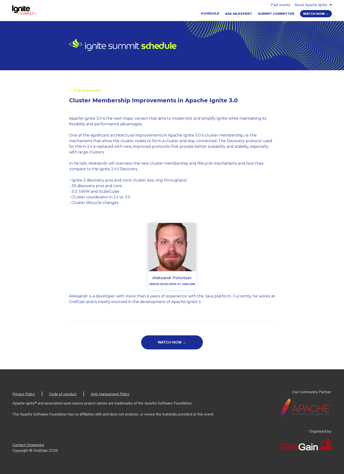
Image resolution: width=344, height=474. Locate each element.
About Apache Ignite (310, 5)
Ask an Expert (238, 13)
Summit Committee (276, 13)
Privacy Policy (23, 394)
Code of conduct (63, 394)
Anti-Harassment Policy (110, 394)
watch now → (316, 13)
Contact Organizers (28, 444)
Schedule (210, 13)
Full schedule (85, 90)
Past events (280, 5)
